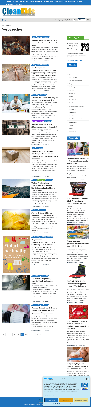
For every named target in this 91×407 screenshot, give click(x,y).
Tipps (33, 37)
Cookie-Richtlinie (57, 404)
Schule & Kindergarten (75, 153)
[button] (87, 379)
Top (33, 148)
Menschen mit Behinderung (76, 106)
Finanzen (71, 90)
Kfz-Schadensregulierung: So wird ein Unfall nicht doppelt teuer (42, 281)
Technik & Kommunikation (76, 119)
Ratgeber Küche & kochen (76, 234)
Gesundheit (35, 94)
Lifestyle (71, 103)
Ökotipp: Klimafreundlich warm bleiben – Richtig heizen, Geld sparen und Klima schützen (44, 310)
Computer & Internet (37, 121)
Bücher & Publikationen (75, 80)
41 (29, 334)
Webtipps (71, 135)
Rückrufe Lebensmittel (75, 193)
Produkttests (59, 1)
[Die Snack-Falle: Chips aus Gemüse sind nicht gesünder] (16, 219)
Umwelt (39, 37)
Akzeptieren (51, 400)
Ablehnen (66, 400)
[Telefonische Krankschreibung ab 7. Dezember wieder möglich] (16, 103)
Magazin (15, 1)
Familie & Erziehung (36, 1)
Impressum (76, 404)
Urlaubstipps (24, 1)
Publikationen (35, 236)
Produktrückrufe (70, 1)
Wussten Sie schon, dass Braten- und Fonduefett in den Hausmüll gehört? (44, 42)
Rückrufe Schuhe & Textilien (77, 276)
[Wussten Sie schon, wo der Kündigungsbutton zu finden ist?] (16, 127)
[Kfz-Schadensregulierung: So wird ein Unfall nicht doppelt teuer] (16, 282)
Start (3, 25)
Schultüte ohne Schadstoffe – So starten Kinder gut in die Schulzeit (78, 160)
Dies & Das (19, 4)
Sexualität (71, 115)
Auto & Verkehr (36, 275)
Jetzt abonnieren (74, 60)
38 (18, 334)
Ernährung (35, 210)
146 (37, 334)
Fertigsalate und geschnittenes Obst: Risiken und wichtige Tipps (78, 243)
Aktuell (70, 74)
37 (14, 334)
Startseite (8, 1)
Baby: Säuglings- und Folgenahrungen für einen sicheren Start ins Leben (77, 366)
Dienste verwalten (49, 395)
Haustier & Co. (48, 1)
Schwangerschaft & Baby (76, 359)
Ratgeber (79, 1)
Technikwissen (73, 122)
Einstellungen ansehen (81, 400)
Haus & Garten (36, 304)
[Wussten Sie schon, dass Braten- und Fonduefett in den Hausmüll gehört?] (16, 45)
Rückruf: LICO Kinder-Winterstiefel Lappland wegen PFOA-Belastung (76, 283)
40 (26, 334)
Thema (71, 125)
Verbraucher (45, 37)
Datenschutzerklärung (68, 404)
